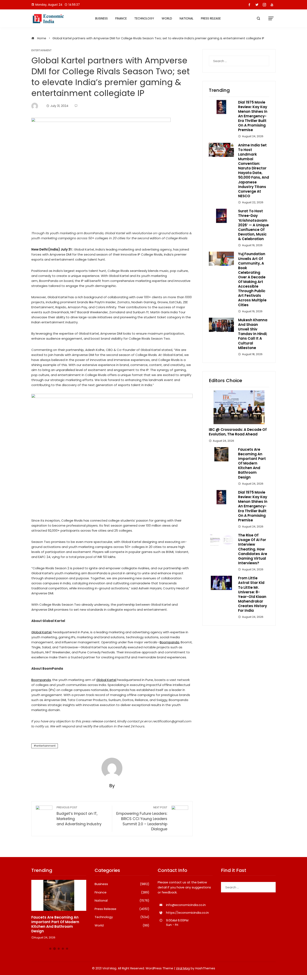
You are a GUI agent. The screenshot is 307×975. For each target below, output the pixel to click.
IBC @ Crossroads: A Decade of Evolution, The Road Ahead (238, 432)
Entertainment (41, 50)
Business (101, 18)
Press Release (211, 18)
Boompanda (169, 642)
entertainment (46, 745)
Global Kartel (41, 632)
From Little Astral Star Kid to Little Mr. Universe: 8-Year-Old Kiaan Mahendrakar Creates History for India (252, 594)
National (186, 18)
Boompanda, (41, 680)
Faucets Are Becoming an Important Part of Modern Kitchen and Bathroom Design (252, 463)
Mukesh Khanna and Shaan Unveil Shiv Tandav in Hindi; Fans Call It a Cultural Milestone (252, 333)
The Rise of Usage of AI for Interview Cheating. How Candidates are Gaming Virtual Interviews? (252, 549)
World (167, 18)
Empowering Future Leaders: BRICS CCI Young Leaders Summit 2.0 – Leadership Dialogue (141, 819)
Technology (144, 18)
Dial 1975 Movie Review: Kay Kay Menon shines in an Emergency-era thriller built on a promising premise (252, 116)
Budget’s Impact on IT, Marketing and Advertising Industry (79, 816)
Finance (121, 18)
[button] (50, 949)
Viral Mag (183, 968)
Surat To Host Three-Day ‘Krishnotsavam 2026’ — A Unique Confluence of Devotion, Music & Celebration (253, 225)
